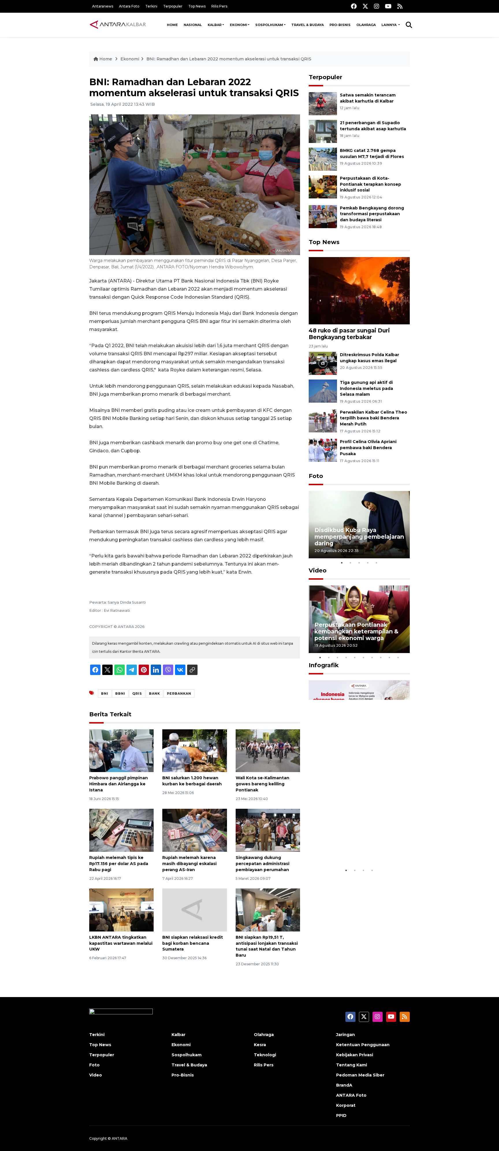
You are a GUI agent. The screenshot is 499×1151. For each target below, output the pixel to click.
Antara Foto (129, 6)
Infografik (324, 665)
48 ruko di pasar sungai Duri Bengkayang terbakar (349, 334)
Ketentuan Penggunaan (363, 1044)
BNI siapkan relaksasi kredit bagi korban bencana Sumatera (192, 943)
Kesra (260, 1044)
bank (154, 693)
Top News (197, 6)
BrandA (344, 1085)
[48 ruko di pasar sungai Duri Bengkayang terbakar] (359, 290)
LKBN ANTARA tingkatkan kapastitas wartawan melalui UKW (120, 943)
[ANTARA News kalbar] (118, 25)
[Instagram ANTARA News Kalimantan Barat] (376, 6)
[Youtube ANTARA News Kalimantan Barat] (388, 6)
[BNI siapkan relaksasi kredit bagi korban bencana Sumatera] (194, 909)
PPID (341, 1115)
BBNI (120, 693)
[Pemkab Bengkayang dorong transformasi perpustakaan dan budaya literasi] (323, 216)
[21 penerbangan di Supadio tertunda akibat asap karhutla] (323, 131)
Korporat (345, 1105)
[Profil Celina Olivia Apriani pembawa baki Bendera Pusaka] (323, 450)
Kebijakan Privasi (354, 1054)
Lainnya (389, 25)
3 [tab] (359, 563)
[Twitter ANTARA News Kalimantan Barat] (365, 6)
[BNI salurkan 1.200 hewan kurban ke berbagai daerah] (194, 750)
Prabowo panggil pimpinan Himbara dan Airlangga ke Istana (118, 784)
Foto (316, 476)
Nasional (193, 25)
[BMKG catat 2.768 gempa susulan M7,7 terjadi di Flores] (323, 158)
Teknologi (265, 1054)
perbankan (179, 693)
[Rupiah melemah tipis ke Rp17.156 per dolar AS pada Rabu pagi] (121, 830)
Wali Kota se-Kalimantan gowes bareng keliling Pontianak (262, 784)
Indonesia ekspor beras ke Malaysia (353, 847)
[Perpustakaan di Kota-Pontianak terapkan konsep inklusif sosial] (323, 186)
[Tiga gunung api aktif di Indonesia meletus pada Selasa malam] (323, 390)
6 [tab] (363, 657)
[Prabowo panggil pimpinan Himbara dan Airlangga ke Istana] (121, 750)
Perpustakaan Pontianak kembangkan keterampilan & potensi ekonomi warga (356, 631)
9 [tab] (389, 657)
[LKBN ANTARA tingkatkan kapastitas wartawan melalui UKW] (121, 909)
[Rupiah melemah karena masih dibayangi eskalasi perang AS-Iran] (194, 830)
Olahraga (366, 25)
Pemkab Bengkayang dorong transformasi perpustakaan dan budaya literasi (372, 214)
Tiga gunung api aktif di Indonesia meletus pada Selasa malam (366, 388)
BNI (104, 693)
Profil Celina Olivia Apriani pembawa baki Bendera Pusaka (368, 447)
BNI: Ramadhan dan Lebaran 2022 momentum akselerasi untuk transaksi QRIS (228, 59)
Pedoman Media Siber (360, 1075)
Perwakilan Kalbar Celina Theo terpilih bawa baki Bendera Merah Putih (373, 418)
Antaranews (102, 6)
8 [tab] (381, 657)
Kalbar (214, 25)
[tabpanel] (359, 524)
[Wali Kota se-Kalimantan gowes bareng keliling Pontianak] (268, 750)
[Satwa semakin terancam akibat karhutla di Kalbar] (323, 103)
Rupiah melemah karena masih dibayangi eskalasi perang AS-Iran (189, 863)
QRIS (137, 693)
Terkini (151, 6)
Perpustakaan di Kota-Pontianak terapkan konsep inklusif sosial (370, 184)
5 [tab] (376, 563)
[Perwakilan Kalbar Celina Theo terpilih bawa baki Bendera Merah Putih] (323, 420)
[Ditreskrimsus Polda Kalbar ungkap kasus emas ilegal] (323, 363)
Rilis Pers (219, 6)
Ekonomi (238, 25)
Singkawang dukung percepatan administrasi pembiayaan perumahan (262, 863)
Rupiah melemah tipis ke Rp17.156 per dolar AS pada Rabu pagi (118, 863)
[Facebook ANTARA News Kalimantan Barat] (354, 6)
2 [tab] (350, 563)
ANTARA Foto (351, 1095)
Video (318, 570)
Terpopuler (173, 6)
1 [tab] (342, 563)
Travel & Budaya (307, 25)
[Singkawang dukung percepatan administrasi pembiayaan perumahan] (268, 830)
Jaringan (345, 1034)
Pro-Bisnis (340, 25)
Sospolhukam (269, 25)
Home (172, 25)
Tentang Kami (351, 1065)
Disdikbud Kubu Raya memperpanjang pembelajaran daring (359, 537)
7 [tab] (372, 657)
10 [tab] (398, 657)
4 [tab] (368, 563)
